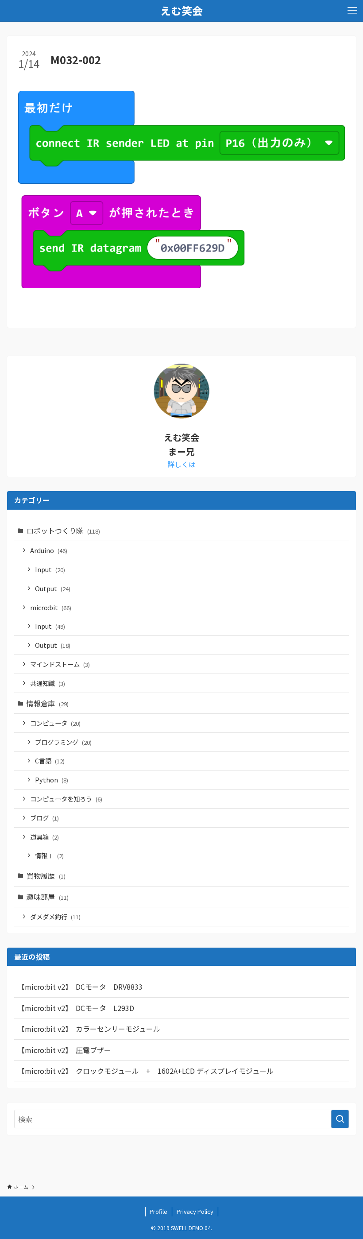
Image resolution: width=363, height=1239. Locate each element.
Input (50, 569)
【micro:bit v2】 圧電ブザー (64, 1050)
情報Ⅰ (49, 855)
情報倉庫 (48, 703)
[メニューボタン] (352, 10)
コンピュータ (55, 723)
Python (51, 779)
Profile (158, 1211)
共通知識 (47, 683)
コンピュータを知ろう (66, 798)
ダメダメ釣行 (55, 916)
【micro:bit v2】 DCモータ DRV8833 (80, 986)
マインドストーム (60, 664)
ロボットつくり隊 (63, 530)
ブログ (44, 817)
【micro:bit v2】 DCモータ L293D (76, 1008)
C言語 (50, 760)
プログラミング (63, 742)
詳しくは (181, 464)
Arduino (48, 550)
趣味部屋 (48, 896)
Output (52, 588)
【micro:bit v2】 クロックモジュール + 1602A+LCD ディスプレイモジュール (146, 1070)
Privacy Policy (195, 1211)
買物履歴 (46, 875)
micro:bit (50, 607)
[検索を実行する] (340, 1119)
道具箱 (44, 836)
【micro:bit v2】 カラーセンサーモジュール (89, 1028)
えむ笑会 (181, 10)
